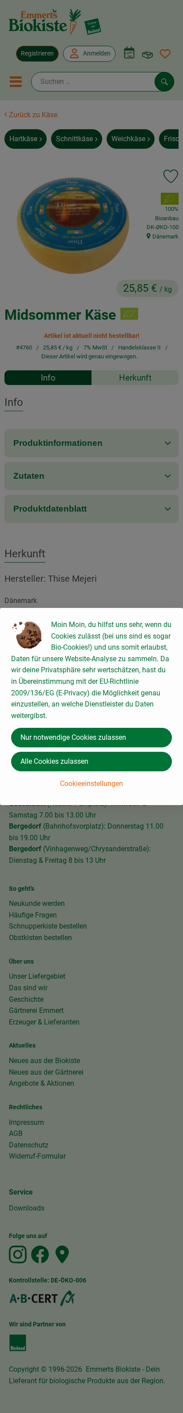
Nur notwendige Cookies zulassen (73, 737)
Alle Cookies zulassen (54, 761)
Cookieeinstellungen (91, 783)
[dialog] (91, 706)
